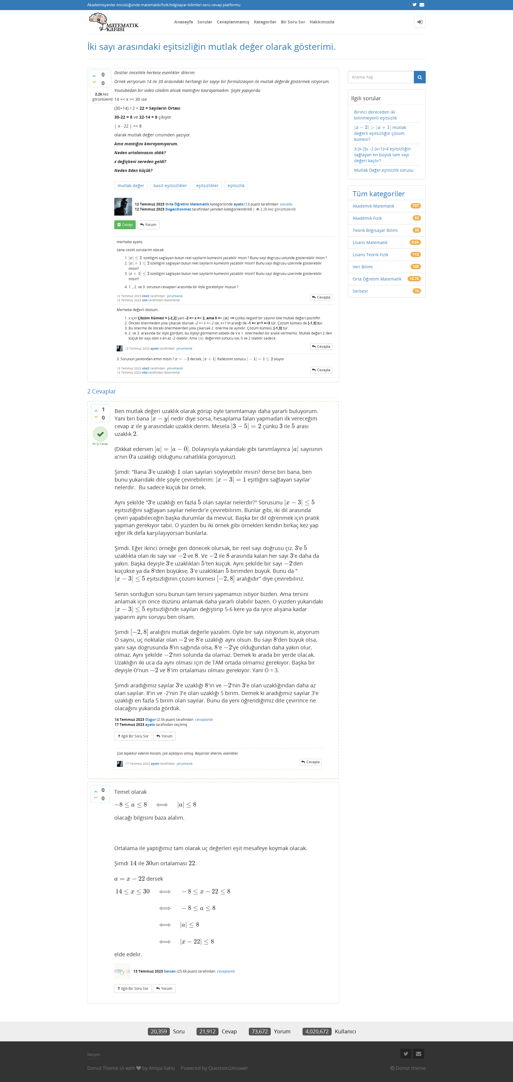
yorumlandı (175, 296)
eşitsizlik (236, 185)
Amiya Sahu (162, 1068)
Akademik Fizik (367, 218)
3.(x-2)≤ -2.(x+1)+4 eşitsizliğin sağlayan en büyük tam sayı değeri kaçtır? (382, 154)
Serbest (360, 291)
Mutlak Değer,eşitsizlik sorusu (384, 170)
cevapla (323, 297)
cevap (127, 224)
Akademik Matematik (373, 206)
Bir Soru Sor (293, 22)
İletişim (93, 1054)
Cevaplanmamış (233, 22)
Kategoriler (265, 22)
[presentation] (135, 257)
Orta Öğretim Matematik (187, 204)
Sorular (204, 22)
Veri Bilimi (363, 267)
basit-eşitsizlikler (170, 185)
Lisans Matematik (370, 242)
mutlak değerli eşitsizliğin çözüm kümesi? (380, 133)
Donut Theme (102, 1068)
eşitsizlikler (207, 185)
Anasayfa (183, 22)
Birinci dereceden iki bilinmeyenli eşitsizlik (375, 115)
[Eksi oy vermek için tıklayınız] (94, 82)
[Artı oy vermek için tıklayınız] (94, 76)
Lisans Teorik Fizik (370, 254)
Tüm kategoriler (379, 193)
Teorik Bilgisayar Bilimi (375, 230)
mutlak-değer (131, 185)
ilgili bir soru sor (135, 736)
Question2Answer (228, 1068)
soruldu (286, 204)
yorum (150, 224)
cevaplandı (204, 719)
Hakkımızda (322, 22)
